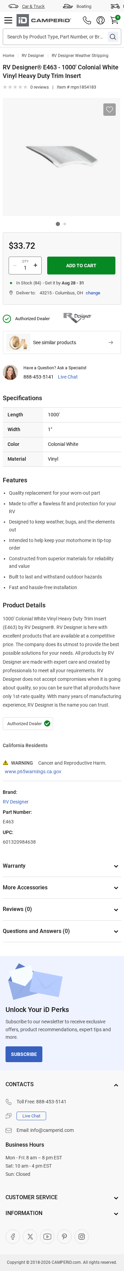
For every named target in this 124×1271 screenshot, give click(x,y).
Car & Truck (33, 6)
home (8, 55)
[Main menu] (8, 20)
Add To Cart (81, 265)
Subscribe (24, 1054)
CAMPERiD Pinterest (64, 1236)
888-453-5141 (38, 377)
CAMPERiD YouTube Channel (47, 1236)
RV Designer (33, 55)
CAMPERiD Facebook (13, 1236)
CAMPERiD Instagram (81, 1236)
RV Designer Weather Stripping (80, 55)
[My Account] (100, 20)
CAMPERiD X (30, 1236)
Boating (83, 6)
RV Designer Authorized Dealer (28, 723)
